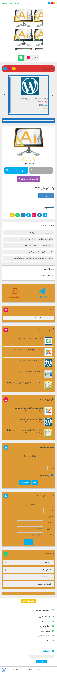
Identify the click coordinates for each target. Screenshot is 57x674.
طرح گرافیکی (46, 577)
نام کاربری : (49, 528)
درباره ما (46, 640)
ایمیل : (48, 522)
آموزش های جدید (11, 3)
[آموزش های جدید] (28, 29)
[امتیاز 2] (26, 159)
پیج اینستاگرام (14, 297)
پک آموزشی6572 (44, 188)
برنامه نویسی (46, 562)
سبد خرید (46, 621)
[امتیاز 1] (23, 159)
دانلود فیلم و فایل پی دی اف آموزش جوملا (37, 239)
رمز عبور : (49, 534)
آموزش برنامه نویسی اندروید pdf (41, 233)
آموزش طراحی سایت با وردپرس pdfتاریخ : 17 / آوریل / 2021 (29, 420)
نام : (49, 510)
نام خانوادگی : (49, 516)
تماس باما (45, 631)
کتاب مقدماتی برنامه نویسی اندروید (39, 252)
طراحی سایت (46, 569)
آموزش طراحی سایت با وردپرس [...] (33, 98)
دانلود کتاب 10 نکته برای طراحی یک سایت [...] (25, 382)
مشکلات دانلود (43, 636)
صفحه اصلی (44, 616)
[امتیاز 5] (33, 159)
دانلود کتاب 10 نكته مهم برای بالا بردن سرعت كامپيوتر (33, 258)
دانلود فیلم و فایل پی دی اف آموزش (29, 349)
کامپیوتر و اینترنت (44, 584)
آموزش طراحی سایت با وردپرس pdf (39, 245)
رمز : (51, 468)
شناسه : (50, 461)
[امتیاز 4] (31, 159)
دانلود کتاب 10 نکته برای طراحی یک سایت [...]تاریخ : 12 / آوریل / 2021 (25, 431)
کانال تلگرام (42, 297)
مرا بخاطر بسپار (45, 475)
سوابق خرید (45, 626)
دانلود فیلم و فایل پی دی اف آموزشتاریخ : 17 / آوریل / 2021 (29, 409)
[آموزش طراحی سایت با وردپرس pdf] (28, 86)
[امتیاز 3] (28, 159)
